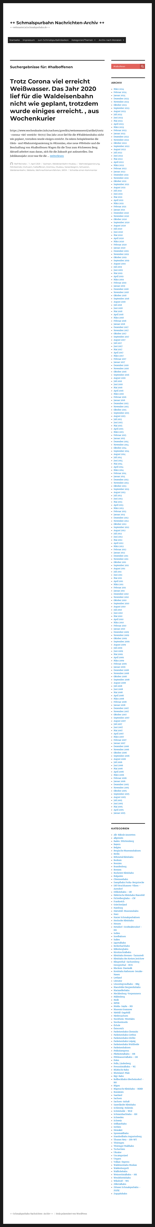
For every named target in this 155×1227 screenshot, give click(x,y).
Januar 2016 (119, 400)
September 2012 (121, 527)
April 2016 (119, 390)
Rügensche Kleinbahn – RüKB (128, 1089)
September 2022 (121, 146)
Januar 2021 (119, 210)
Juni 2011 (118, 575)
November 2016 (121, 368)
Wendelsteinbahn (122, 1177)
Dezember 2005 (121, 784)
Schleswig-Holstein (123, 1108)
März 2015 (119, 432)
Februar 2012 (120, 549)
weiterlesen (57, 155)
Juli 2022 (118, 152)
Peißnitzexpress (121, 1050)
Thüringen (119, 1143)
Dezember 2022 (121, 136)
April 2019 (119, 276)
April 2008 (119, 695)
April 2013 (118, 505)
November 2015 (121, 406)
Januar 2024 (119, 95)
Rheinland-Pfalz (122, 1073)
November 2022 (121, 140)
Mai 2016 (118, 387)
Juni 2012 (118, 537)
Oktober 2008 (120, 676)
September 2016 (121, 375)
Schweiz (118, 1120)
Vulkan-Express (121, 1162)
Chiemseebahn (121, 879)
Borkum (118, 860)
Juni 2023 (118, 117)
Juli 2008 (118, 686)
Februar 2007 (120, 740)
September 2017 (121, 337)
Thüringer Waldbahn (124, 1146)
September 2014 (121, 451)
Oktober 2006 (120, 752)
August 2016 (120, 378)
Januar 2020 (119, 248)
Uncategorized (121, 1155)
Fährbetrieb (16, 167)
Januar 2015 (119, 438)
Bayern (117, 844)
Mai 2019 (118, 273)
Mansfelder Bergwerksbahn (127, 987)
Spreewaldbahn (121, 1133)
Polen (116, 1060)
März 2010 (119, 622)
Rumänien (119, 1092)
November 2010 (121, 597)
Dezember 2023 (121, 98)
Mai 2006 (118, 768)
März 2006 (119, 775)
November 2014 (121, 444)
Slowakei (118, 1130)
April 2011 (118, 581)
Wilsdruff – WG (121, 1181)
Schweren (84, 167)
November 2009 (121, 635)
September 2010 (121, 603)
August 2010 (119, 606)
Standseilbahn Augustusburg (128, 1136)
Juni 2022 (118, 156)
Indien (117, 933)
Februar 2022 (120, 168)
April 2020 (119, 238)
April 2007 (119, 733)
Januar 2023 (119, 133)
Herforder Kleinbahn (124, 920)
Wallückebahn (120, 1171)
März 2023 (119, 127)
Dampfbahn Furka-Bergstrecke (129, 882)
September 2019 (121, 260)
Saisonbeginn (71, 167)
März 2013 (119, 508)
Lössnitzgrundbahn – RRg (126, 984)
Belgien (117, 847)
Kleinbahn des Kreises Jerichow (129, 958)
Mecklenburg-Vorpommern (127, 993)
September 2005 (121, 794)
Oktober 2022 (120, 143)
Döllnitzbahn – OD (123, 892)
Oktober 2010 (120, 600)
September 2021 (121, 184)
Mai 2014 (118, 464)
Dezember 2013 (121, 479)
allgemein (118, 838)
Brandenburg (120, 866)
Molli (116, 1000)
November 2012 (121, 521)
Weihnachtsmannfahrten (48, 170)
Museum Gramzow (123, 1009)
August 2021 (119, 187)
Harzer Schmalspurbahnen (127, 917)
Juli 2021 (118, 190)
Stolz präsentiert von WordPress (71, 1213)
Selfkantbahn (120, 1124)
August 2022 (120, 149)
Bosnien (118, 863)
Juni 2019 (118, 270)
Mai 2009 (118, 654)
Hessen (117, 923)
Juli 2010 (118, 610)
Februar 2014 (120, 473)
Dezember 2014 (121, 441)
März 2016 (119, 394)
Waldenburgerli (121, 1168)
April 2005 (119, 810)
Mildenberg (119, 997)
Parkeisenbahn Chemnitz (126, 1031)
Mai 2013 (118, 502)
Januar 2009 (119, 667)
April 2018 (118, 314)
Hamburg (118, 908)
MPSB (116, 1003)
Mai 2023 (118, 121)
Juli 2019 (118, 267)
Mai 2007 (118, 730)
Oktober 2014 (120, 448)
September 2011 (121, 565)
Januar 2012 (119, 552)
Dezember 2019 (121, 251)
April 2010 (118, 619)
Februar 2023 (120, 130)
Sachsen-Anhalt (122, 1101)
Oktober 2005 (120, 791)
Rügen (117, 1085)
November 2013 (121, 483)
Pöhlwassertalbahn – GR (126, 1057)
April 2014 (118, 467)
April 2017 (118, 352)
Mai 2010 (118, 616)
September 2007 (121, 718)
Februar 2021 (120, 206)
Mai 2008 (118, 692)
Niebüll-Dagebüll (122, 1012)
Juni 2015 (118, 422)
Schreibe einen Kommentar (83, 170)
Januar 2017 (119, 362)
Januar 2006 (119, 781)
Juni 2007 (118, 727)
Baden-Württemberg (124, 841)
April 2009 (119, 657)
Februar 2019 (120, 283)
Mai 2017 (118, 349)
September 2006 (122, 756)
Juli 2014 (118, 457)
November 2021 (121, 178)
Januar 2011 (119, 591)
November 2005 (121, 787)
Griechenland (120, 904)
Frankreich (119, 901)
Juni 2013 (118, 498)
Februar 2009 (120, 664)
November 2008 (121, 673)
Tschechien (119, 1149)
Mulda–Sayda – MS (123, 1006)
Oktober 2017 (120, 333)
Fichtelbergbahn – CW (124, 898)
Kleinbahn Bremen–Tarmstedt (129, 955)
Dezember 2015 (121, 403)
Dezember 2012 (121, 518)
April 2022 (119, 162)
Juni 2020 (118, 232)
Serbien (117, 1127)
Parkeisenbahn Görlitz (124, 1038)
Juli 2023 (118, 114)
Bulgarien (118, 876)
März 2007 (119, 737)
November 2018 (121, 292)
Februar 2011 (120, 587)
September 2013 (121, 489)
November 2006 (121, 749)
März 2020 (119, 241)
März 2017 (119, 356)
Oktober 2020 (120, 219)
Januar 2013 (119, 514)
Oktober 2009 (120, 638)
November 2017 (121, 330)
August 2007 (120, 721)
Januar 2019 (119, 286)
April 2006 (119, 772)
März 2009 (119, 660)
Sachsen (47, 164)
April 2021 (118, 200)
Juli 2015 (118, 419)
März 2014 (119, 470)
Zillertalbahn (120, 1184)
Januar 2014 (119, 476)
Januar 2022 (119, 171)
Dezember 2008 (121, 670)
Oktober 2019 (120, 257)
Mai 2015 (118, 425)
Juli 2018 (118, 305)
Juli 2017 (118, 343)
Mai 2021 (118, 197)
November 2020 (121, 216)
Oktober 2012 (120, 524)
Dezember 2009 (121, 632)
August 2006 (120, 759)
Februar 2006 (120, 778)
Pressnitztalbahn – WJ (124, 1066)
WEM (64, 170)
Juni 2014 (118, 460)
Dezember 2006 (121, 746)
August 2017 (119, 340)
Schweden (119, 1117)
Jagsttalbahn (120, 943)
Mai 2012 (118, 540)
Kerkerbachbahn (122, 946)
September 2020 (121, 222)
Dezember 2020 (121, 213)
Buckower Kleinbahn (124, 873)
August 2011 (119, 568)
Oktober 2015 (120, 410)
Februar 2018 (120, 321)
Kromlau (50, 167)
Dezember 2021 (121, 175)
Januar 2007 (119, 743)
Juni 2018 (118, 308)
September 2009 (122, 641)
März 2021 (119, 203)
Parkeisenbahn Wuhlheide (126, 1044)
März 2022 (119, 165)
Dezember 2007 (121, 708)
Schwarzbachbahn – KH (125, 1114)
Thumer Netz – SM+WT (125, 1139)
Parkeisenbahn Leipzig (125, 1041)
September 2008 (121, 679)
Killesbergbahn (121, 949)
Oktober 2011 (120, 562)
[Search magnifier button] (142, 66)
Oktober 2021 (120, 181)
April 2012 (118, 543)
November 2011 (121, 559)
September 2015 (121, 413)
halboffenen (39, 167)
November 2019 (121, 254)
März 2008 (119, 698)
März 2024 (119, 89)
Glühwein (27, 167)
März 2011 (118, 584)
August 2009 (120, 645)
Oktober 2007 (120, 714)
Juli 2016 (118, 381)
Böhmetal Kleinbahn (124, 857)
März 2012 (119, 546)
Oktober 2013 (120, 486)
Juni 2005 (118, 803)
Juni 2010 (118, 613)
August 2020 (120, 225)
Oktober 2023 (120, 105)
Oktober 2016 (120, 371)
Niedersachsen (121, 1016)
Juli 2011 (118, 571)
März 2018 (119, 317)
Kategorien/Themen (82, 40)
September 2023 (121, 108)
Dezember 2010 (121, 594)
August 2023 (120, 111)
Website (31, 170)
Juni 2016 (118, 384)
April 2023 (119, 124)
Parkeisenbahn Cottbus (125, 1035)
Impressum (29, 40)
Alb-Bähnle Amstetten (124, 835)
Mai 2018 (118, 311)
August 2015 (119, 416)
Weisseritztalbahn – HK (125, 1174)
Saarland (118, 1095)
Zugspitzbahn (120, 1193)
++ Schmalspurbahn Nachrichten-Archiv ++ (57, 22)
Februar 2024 (120, 92)
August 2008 (120, 683)
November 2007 (121, 711)
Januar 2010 (119, 629)
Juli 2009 (118, 648)
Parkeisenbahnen (122, 1047)
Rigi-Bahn (119, 1076)
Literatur (118, 981)
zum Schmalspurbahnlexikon (53, 40)
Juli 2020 (118, 229)
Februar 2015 (120, 435)
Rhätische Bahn (121, 1070)
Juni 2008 (118, 689)
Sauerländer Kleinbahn (125, 1104)
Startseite (14, 40)
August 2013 (119, 492)
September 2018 (121, 298)
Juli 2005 (118, 800)
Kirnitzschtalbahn (122, 952)
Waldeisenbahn (18, 170)
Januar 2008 (119, 705)
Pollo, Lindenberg (122, 1063)
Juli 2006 (118, 762)
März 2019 (119, 279)
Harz (116, 914)
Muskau (60, 167)
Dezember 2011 (121, 556)
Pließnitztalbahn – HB (124, 1054)
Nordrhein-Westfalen (124, 1019)
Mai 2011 (118, 578)
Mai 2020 (118, 235)
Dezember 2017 (121, 327)
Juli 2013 (118, 495)
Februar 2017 (120, 359)
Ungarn (117, 1158)
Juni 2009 (118, 651)
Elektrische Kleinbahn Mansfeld (129, 895)
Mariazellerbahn (122, 990)
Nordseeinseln (121, 1022)
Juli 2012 (118, 533)
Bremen (117, 870)
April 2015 (118, 429)
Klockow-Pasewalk (123, 968)
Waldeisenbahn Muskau (64, 164)
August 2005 (120, 797)
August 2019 (120, 263)
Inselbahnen (120, 936)
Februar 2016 (120, 397)
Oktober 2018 (120, 295)
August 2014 (119, 454)
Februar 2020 (120, 244)
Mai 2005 (118, 806)
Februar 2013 (120, 511)
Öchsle (117, 1025)
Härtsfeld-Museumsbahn (126, 911)
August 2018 (119, 302)
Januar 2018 (119, 324)
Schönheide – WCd (123, 1111)
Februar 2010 (120, 625)
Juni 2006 (118, 765)
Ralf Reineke (20, 164)
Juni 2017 (118, 346)
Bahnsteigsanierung (89, 164)
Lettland (118, 977)
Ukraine (117, 1152)
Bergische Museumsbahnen (127, 850)
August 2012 (119, 530)
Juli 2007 (118, 724)
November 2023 (121, 102)
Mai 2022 (118, 159)
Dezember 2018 (121, 289)
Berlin (117, 854)
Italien (117, 939)
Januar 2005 (119, 813)
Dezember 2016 (121, 365)
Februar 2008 (120, 702)
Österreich (119, 1028)
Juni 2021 (118, 194)
